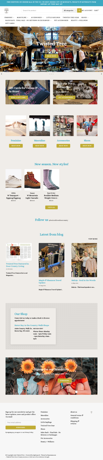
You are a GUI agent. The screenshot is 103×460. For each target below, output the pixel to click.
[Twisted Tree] (91, 412)
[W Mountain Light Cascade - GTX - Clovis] (32, 180)
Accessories (36, 17)
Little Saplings (53, 17)
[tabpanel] (51, 49)
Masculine (21, 17)
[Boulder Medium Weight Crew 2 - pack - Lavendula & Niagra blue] (51, 180)
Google (47, 457)
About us (74, 412)
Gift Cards (9, 23)
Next (101, 74)
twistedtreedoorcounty (58, 220)
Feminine (8, 17)
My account (87, 10)
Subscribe (64, 380)
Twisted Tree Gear (71, 17)
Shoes (84, 17)
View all (51, 207)
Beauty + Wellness (79, 20)
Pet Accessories (61, 20)
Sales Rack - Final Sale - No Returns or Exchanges (27, 20)
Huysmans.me (51, 455)
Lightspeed (36, 455)
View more (92, 239)
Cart (96, 10)
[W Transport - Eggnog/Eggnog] (13, 180)
